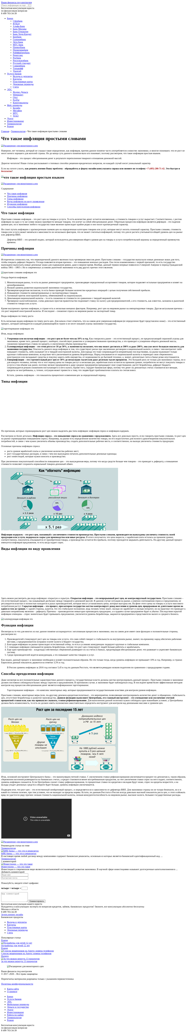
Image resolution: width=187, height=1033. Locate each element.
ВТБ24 (16, 23)
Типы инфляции (15, 199)
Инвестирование (15, 121)
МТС (15, 113)
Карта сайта (13, 989)
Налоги (5, 956)
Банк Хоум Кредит (22, 34)
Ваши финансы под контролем (16, 2)
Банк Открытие (20, 31)
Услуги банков (14, 73)
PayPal (16, 100)
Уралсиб (17, 71)
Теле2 (16, 116)
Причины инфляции (17, 196)
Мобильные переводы (18, 1004)
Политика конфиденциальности (17, 984)
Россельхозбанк (20, 60)
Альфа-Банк (19, 26)
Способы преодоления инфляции (23, 206)
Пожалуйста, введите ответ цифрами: (20, 883)
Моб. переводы (14, 105)
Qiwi (15, 97)
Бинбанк (17, 37)
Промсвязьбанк (20, 50)
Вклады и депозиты (23, 76)
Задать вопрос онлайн (12, 914)
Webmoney (18, 95)
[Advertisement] (88, 406)
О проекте (12, 991)
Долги (10, 118)
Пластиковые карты (23, 81)
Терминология (14, 124)
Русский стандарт (22, 63)
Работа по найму (15, 1015)
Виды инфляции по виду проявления (25, 201)
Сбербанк (17, 21)
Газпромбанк (19, 39)
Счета (16, 87)
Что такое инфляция (17, 193)
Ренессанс (18, 55)
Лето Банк (18, 42)
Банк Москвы (19, 29)
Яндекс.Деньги (20, 92)
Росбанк (17, 58)
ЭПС (9, 89)
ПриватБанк (19, 47)
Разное (10, 126)
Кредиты (17, 79)
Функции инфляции (17, 204)
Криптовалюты (20, 102)
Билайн (16, 108)
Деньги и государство (18, 1007)
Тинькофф (18, 68)
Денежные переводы (23, 84)
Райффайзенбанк (21, 52)
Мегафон (17, 110)
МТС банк (18, 44)
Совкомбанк (19, 66)
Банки (10, 18)
